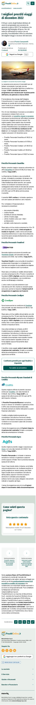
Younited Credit (8, 255)
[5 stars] (25, 524)
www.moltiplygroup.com (19, 701)
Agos (3, 449)
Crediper (28, 306)
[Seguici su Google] (18, 54)
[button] (18, 365)
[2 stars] (14, 524)
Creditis (12, 392)
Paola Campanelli (21, 42)
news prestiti (17, 8)
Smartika (8, 170)
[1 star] (10, 524)
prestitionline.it (6, 8)
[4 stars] (21, 524)
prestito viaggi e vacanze (24, 116)
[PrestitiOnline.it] (11, 633)
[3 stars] (18, 524)
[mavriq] (5, 693)
